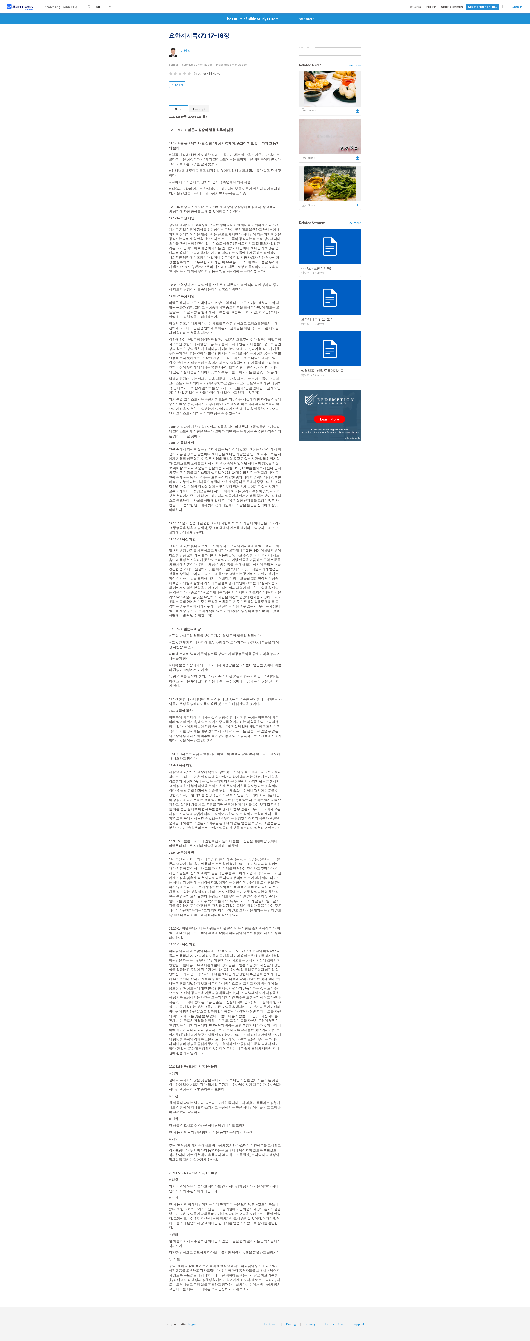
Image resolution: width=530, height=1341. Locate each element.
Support (358, 1324)
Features (414, 7)
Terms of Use (334, 1324)
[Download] (357, 111)
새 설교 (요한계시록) (316, 268)
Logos (191, 1324)
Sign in (517, 7)
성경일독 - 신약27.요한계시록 (322, 370)
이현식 (185, 50)
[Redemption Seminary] (330, 415)
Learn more (305, 18)
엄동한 (305, 375)
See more (354, 65)
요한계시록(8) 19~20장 (317, 319)
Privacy (310, 1324)
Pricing (431, 7)
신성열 (305, 273)
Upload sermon (452, 7)
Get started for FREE (482, 7)
